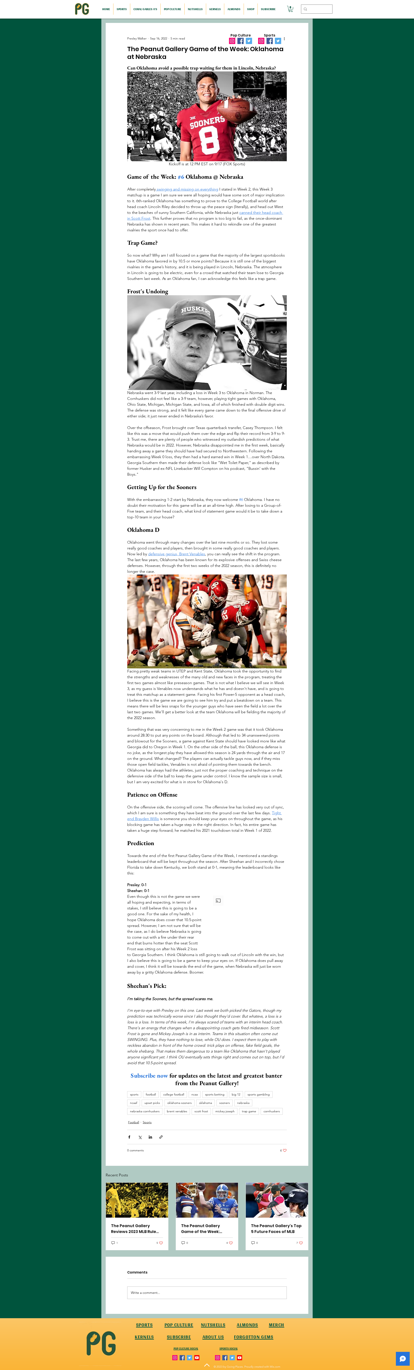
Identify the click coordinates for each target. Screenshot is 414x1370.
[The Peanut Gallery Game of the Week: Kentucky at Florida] (207, 1200)
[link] (290, 9)
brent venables (177, 1111)
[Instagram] (232, 41)
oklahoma (205, 1103)
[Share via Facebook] (129, 1137)
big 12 (236, 1094)
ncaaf (133, 1103)
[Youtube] (196, 1357)
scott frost (201, 1111)
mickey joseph (225, 1111)
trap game (249, 1111)
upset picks (152, 1103)
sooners (224, 1103)
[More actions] (284, 38)
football (151, 1094)
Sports (147, 1122)
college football (173, 1094)
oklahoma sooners (179, 1103)
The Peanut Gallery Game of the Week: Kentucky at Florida (201, 1228)
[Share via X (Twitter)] (140, 1137)
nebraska (243, 1103)
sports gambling (259, 1094)
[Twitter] (249, 41)
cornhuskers (271, 1111)
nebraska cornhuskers (145, 1111)
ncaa (194, 1094)
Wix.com (275, 1366)
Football (133, 1122)
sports (134, 1094)
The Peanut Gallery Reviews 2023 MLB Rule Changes (133, 1228)
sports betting (214, 1094)
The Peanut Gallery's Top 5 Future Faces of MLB (276, 1228)
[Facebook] (240, 41)
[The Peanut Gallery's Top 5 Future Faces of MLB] (277, 1200)
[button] (249, 922)
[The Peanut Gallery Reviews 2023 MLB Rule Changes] (137, 1200)
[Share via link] (161, 1137)
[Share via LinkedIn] (150, 1137)
